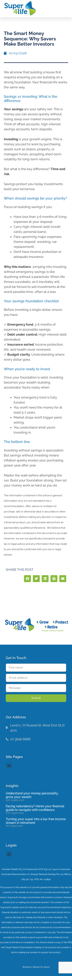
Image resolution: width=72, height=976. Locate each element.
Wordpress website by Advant (36, 967)
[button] (64, 8)
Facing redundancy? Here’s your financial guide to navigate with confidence (35, 808)
